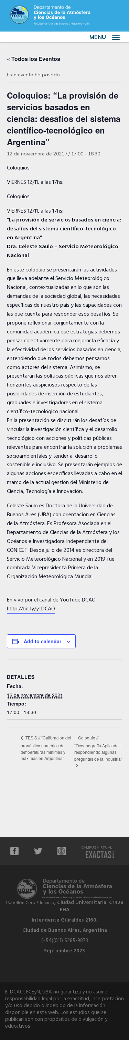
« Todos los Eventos (33, 59)
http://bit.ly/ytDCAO (31, 609)
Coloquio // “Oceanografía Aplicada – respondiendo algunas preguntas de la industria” (98, 748)
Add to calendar (42, 641)
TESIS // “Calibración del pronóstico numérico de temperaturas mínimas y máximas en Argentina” (46, 748)
